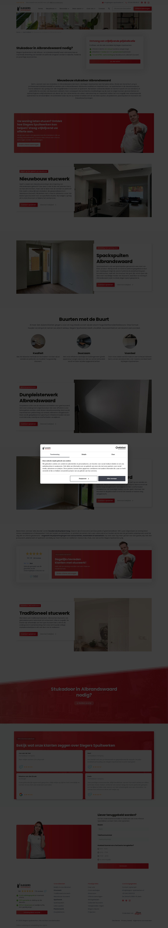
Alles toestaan (112, 478)
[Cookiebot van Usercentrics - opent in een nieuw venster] (117, 448)
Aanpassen (82, 478)
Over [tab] (113, 454)
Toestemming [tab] (54, 454)
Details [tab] (84, 454)
